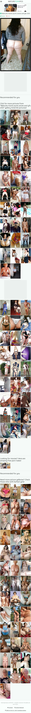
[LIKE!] (1, 16)
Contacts (10, 707)
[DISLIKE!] (6, 16)
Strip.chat (19, 11)
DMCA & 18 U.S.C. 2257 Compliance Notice (16, 710)
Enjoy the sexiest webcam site (21, 6)
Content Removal (19, 707)
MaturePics (15, 1)
